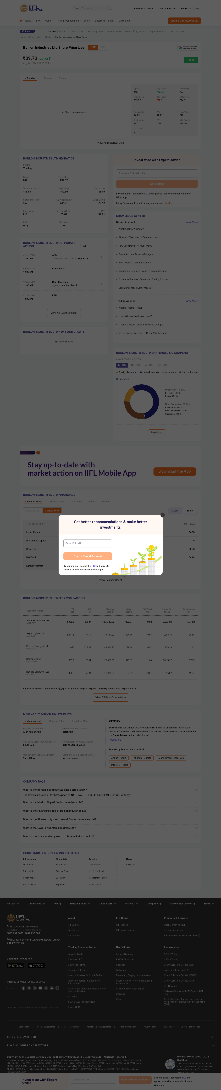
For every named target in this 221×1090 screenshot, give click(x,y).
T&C (93, 566)
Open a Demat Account (88, 556)
